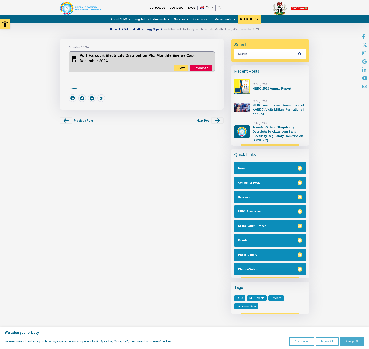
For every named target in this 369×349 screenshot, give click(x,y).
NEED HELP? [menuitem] (249, 19)
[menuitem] (363, 36)
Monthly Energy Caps (145, 29)
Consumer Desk (246, 306)
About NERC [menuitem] (119, 19)
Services (276, 298)
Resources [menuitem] (200, 19)
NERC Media (256, 298)
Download (201, 68)
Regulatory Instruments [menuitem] (151, 19)
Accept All (352, 341)
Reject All (327, 341)
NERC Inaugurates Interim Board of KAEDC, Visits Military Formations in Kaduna (279, 110)
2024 (125, 29)
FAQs (240, 298)
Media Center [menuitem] (224, 19)
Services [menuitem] (179, 19)
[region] (184, 338)
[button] (5, 24)
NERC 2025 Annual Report (272, 88)
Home (113, 29)
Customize (301, 341)
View (181, 68)
